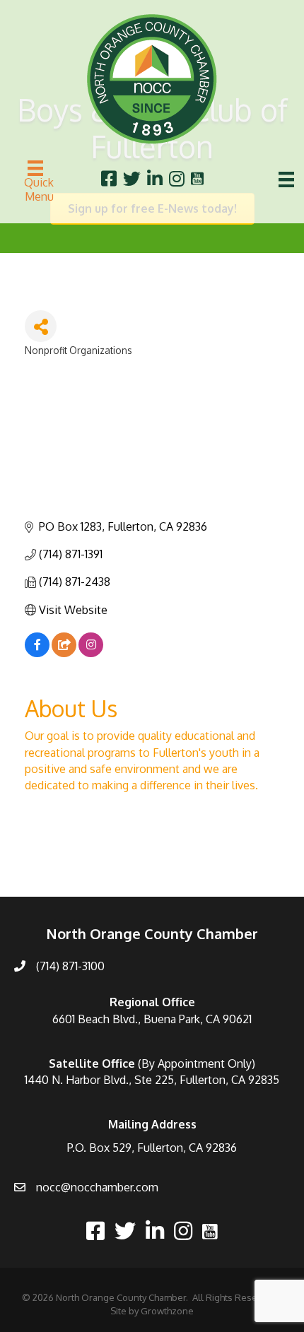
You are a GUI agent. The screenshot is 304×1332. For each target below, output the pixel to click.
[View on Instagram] (90, 653)
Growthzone (167, 1310)
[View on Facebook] (37, 653)
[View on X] (64, 653)
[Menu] (286, 179)
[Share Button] (41, 326)
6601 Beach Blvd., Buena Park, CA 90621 (152, 1019)
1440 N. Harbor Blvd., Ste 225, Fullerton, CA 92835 (152, 1080)
